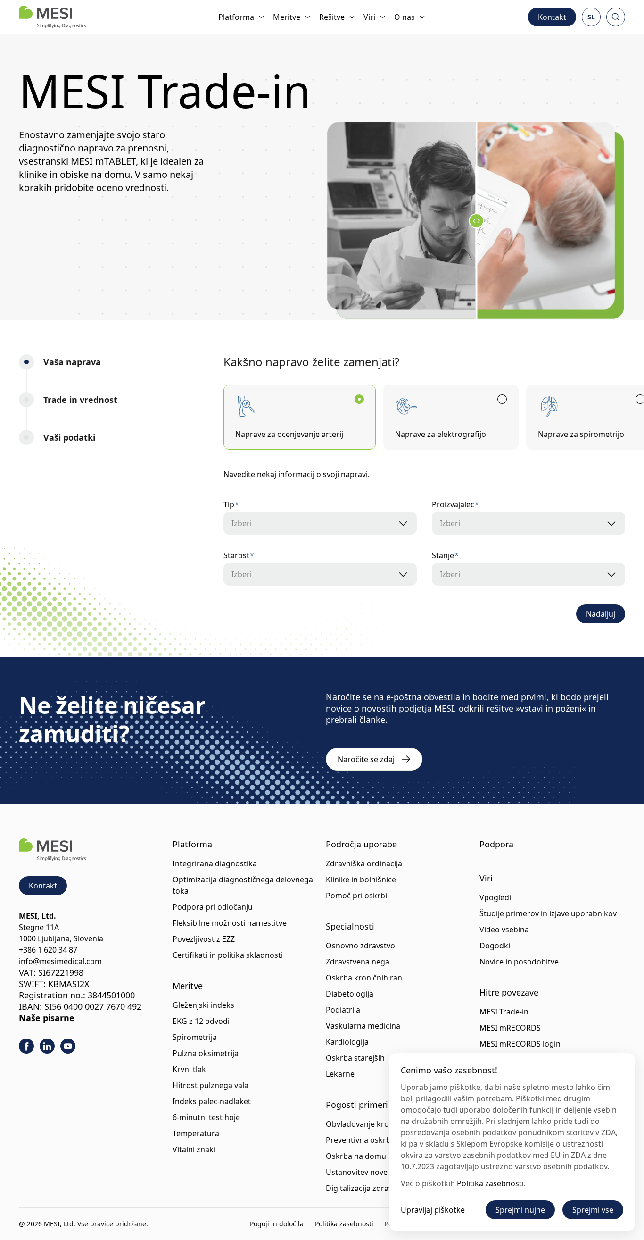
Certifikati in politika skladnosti (228, 955)
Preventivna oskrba (360, 1140)
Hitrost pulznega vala (210, 1085)
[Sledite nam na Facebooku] (26, 1046)
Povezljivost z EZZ (204, 939)
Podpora (496, 844)
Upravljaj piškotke (433, 1210)
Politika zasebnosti (344, 1223)
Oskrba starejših (355, 1058)
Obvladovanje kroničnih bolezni (382, 1124)
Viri (369, 17)
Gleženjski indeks (203, 1005)
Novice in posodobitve (519, 961)
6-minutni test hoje (206, 1117)
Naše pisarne (46, 1017)
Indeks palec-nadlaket (212, 1101)
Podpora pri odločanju (213, 907)
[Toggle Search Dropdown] (615, 17)
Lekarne (340, 1074)
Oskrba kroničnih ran (364, 977)
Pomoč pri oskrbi (356, 895)
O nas (404, 17)
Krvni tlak (189, 1069)
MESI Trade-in (503, 1011)
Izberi (241, 523)
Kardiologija (347, 1042)
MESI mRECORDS (510, 1027)
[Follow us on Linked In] (47, 1046)
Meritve (286, 17)
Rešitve (332, 17)
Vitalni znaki (194, 1149)
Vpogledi (495, 897)
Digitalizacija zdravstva (366, 1188)
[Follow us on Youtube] (67, 1046)
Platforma (236, 17)
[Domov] (52, 17)
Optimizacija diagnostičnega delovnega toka (243, 885)
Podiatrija (343, 1010)
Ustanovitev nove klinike (369, 1172)
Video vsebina (504, 929)
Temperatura (196, 1133)
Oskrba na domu (356, 1156)
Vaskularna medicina (363, 1026)
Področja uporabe (361, 844)
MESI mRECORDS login (520, 1044)
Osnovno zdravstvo (360, 945)
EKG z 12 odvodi (201, 1021)
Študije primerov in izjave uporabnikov (548, 913)
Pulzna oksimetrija (206, 1053)
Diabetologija (349, 994)
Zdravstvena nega (357, 961)
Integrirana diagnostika (215, 863)
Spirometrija (195, 1037)
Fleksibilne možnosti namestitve (230, 923)
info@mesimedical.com (60, 961)
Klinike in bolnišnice (361, 879)
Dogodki (494, 945)
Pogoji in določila (277, 1223)
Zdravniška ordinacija (364, 863)
